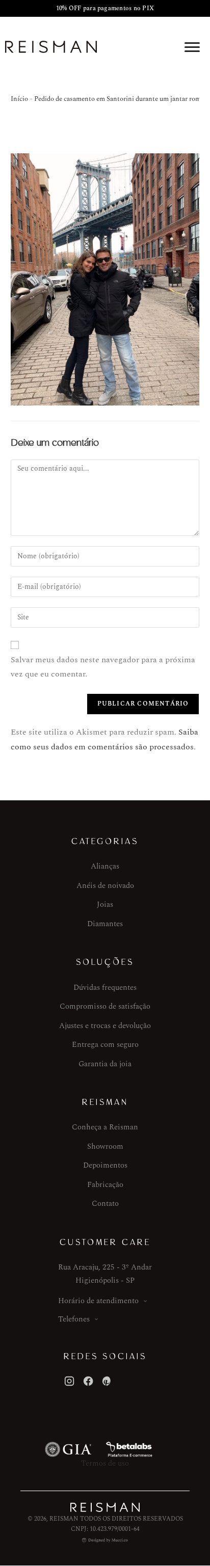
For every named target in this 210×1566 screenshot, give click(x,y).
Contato (105, 1203)
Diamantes (105, 924)
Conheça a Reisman (105, 1127)
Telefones (74, 1319)
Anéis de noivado (105, 886)
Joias (105, 904)
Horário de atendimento (98, 1301)
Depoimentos (105, 1165)
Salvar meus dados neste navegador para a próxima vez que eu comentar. (103, 667)
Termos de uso (105, 1463)
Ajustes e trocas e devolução (105, 1026)
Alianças (105, 866)
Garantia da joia (105, 1064)
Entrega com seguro (105, 1044)
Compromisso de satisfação (105, 1006)
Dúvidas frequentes (105, 987)
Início (19, 99)
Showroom (105, 1146)
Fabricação (105, 1185)
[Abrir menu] (192, 47)
